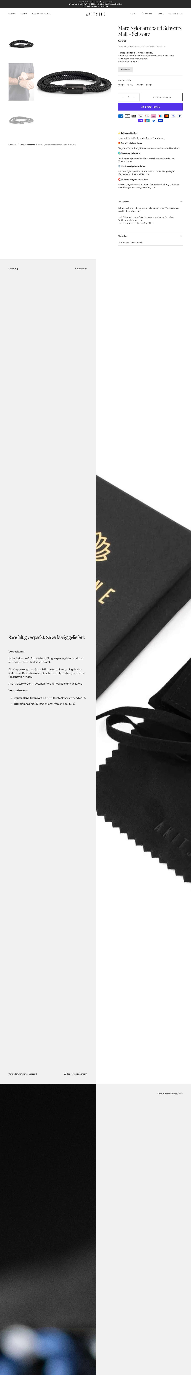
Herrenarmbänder (27, 145)
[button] (147, 13)
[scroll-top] (185, 1369)
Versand (137, 47)
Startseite (12, 145)
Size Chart (125, 70)
